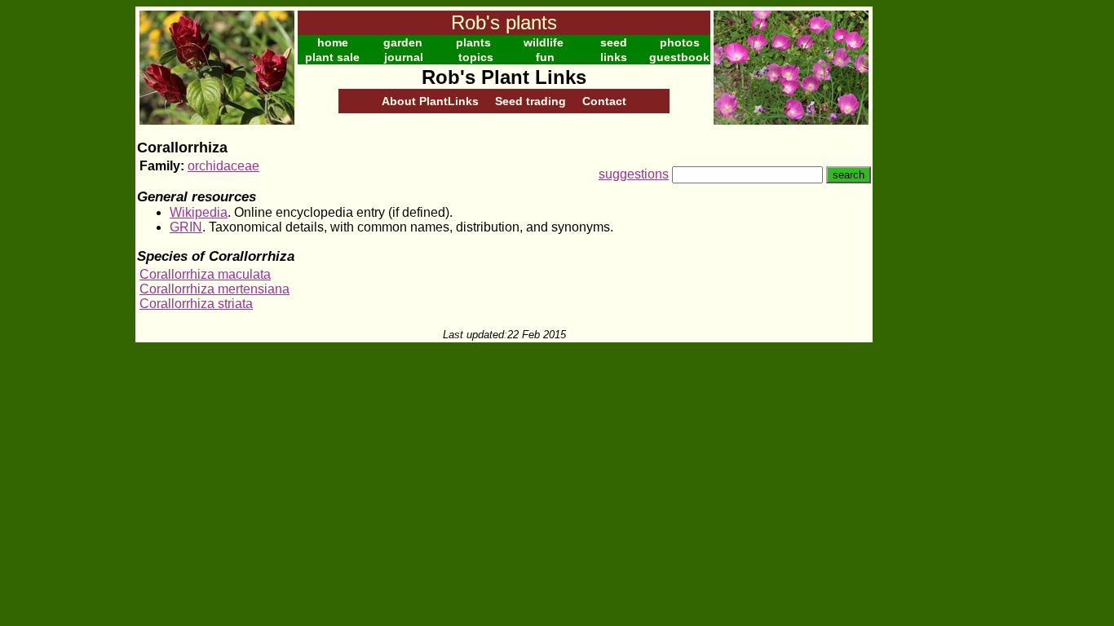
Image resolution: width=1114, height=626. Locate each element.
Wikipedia (199, 212)
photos (680, 42)
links (613, 57)
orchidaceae (223, 166)
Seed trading (530, 101)
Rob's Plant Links (504, 77)
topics (475, 57)
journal (403, 57)
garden (402, 42)
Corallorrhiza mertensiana (214, 289)
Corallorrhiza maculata (205, 274)
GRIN (186, 227)
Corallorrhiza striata (196, 304)
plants (473, 42)
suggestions (634, 174)
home (332, 42)
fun (545, 57)
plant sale (332, 57)
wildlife (544, 42)
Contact (604, 101)
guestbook (679, 57)
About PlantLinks (430, 101)
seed (613, 42)
